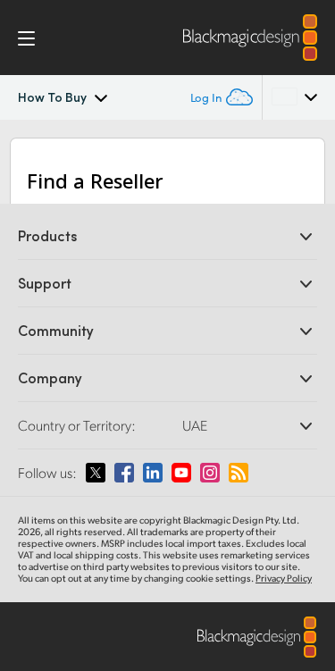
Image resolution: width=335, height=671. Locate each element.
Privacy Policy (283, 578)
